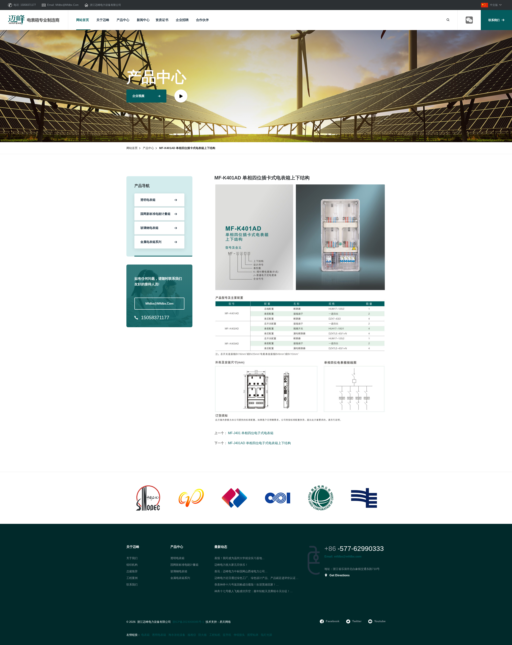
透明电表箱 (177, 558)
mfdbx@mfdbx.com (67, 4)
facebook (332, 621)
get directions (339, 575)
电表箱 (145, 634)
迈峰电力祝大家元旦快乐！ (231, 564)
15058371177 (28, 4)
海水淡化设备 (176, 634)
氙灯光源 (266, 634)
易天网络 (225, 621)
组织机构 (132, 564)
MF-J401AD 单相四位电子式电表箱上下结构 (259, 443)
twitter (356, 621)
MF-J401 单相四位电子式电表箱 (250, 433)
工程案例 (132, 578)
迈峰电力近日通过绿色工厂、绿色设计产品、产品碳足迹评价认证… (256, 578)
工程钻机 (214, 634)
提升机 (227, 634)
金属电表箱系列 (180, 578)
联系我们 (494, 20)
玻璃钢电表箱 (178, 571)
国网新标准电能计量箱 (184, 564)
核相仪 (192, 634)
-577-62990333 (361, 548)
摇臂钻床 (252, 634)
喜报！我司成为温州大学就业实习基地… (239, 558)
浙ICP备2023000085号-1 (188, 621)
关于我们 (132, 558)
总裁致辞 (132, 571)
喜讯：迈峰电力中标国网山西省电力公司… (241, 571)
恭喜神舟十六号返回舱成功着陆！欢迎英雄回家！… (246, 584)
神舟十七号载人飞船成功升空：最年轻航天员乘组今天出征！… (253, 591)
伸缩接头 (239, 634)
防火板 (202, 634)
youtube (380, 621)
